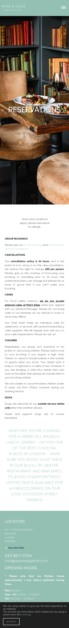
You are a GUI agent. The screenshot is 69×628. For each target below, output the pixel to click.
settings (26, 614)
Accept (11, 621)
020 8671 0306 (18, 556)
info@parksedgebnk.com (26, 561)
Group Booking (33, 244)
